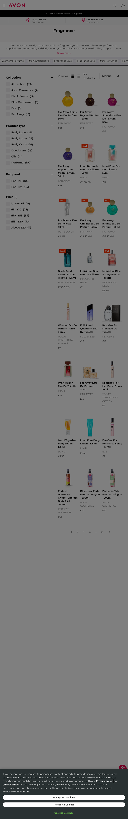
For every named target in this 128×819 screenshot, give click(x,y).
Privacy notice (104, 781)
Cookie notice (11, 784)
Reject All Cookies (64, 804)
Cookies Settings (64, 812)
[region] (64, 794)
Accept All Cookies (64, 797)
